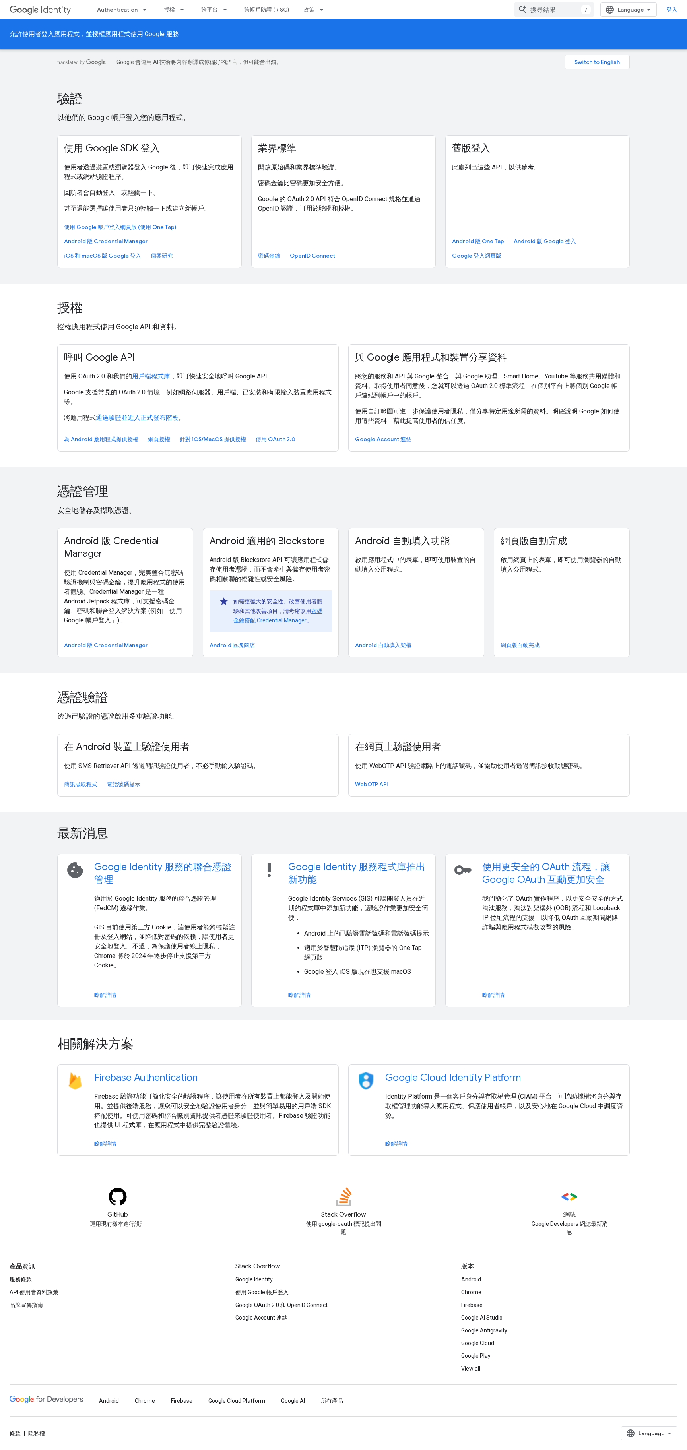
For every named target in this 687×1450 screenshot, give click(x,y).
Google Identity (254, 1279)
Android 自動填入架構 (383, 645)
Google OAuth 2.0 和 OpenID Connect (281, 1305)
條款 (15, 1433)
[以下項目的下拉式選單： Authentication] (147, 9)
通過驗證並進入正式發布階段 (137, 417)
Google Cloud (477, 1343)
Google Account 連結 (383, 439)
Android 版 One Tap (478, 241)
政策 (308, 9)
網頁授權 (159, 439)
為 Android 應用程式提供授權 (101, 439)
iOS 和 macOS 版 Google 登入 (102, 255)
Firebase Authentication (146, 1078)
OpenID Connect (312, 255)
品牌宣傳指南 (26, 1305)
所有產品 (332, 1401)
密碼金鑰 (269, 255)
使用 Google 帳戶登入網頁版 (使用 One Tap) (120, 227)
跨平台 (209, 9)
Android (471, 1279)
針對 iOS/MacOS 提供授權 (213, 439)
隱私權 (36, 1433)
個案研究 (162, 255)
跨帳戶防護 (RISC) (266, 9)
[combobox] (554, 9)
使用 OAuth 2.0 (275, 439)
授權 (169, 9)
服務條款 (21, 1279)
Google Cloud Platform (236, 1401)
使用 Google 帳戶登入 (262, 1292)
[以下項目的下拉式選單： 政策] (324, 9)
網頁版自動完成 (520, 645)
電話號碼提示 (123, 784)
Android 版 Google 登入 (545, 241)
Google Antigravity (484, 1330)
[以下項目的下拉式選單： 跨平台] (227, 9)
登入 (671, 9)
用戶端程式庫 (151, 376)
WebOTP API (371, 784)
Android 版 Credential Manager (106, 241)
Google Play (476, 1356)
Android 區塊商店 (232, 645)
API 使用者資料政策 (34, 1292)
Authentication (117, 9)
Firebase (472, 1305)
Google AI (293, 1401)
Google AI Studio (482, 1317)
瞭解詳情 (105, 994)
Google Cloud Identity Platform (453, 1078)
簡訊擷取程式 (80, 784)
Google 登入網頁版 (476, 255)
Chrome (471, 1292)
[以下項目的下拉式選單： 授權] (184, 9)
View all (470, 1368)
